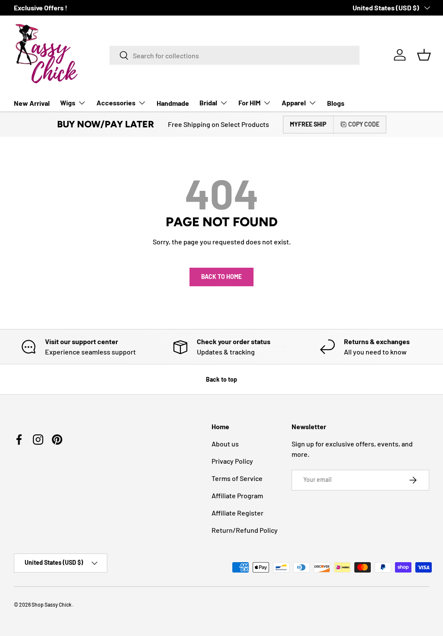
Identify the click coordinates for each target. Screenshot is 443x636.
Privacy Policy (232, 461)
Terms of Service (237, 478)
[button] (423, 54)
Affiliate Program (237, 495)
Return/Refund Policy (245, 530)
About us (225, 444)
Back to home (221, 276)
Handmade (173, 103)
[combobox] (234, 55)
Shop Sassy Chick (52, 604)
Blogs (335, 103)
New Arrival (32, 103)
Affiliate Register (237, 513)
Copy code (363, 124)
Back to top (221, 379)
